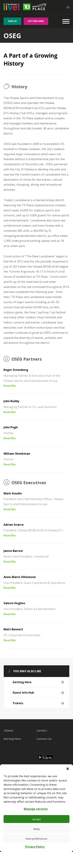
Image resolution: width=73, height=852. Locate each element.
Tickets (18, 703)
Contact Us (44, 738)
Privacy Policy (34, 847)
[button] (67, 769)
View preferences (36, 838)
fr (67, 7)
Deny (36, 829)
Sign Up (12, 21)
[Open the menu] (65, 21)
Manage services (36, 809)
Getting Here (36, 21)
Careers (41, 730)
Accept (36, 819)
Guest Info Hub (23, 693)
